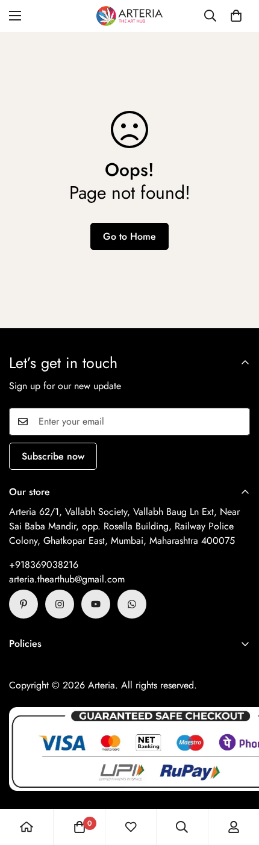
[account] (234, 827)
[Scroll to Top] (237, 781)
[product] (26, 827)
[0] (236, 16)
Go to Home (129, 236)
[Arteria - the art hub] (129, 16)
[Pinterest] (23, 604)
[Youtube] (95, 604)
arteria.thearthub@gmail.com (67, 579)
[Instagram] (59, 604)
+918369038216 (43, 565)
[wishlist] (131, 827)
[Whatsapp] (131, 604)
